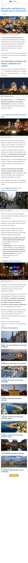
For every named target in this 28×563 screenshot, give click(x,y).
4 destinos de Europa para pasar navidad (11, 399)
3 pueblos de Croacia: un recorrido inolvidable (12, 381)
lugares (14, 99)
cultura (6, 73)
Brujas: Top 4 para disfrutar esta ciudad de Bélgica (13, 346)
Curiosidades (4, 5)
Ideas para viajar (5, 451)
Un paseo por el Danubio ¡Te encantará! (13, 363)
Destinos (3, 343)
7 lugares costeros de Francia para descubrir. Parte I (12, 436)
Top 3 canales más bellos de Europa (12, 453)
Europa (3, 71)
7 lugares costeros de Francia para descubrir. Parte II (12, 417)
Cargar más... (14, 475)
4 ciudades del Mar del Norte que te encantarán (12, 470)
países (21, 73)
